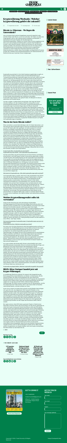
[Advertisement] (11, 4)
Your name (47, 395)
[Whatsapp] (4, 337)
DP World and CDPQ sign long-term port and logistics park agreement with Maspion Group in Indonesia (38, 351)
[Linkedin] (10, 337)
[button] (2, 9)
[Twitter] (65, 9)
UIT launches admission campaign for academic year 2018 (10, 349)
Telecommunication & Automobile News (33, 13)
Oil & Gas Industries (34, 11)
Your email (47, 401)
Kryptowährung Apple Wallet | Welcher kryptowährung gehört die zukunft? (23, 266)
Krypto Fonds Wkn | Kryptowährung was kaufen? (16, 151)
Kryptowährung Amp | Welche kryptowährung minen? (17, 224)
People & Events (43, 11)
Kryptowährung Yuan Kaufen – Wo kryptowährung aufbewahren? (20, 152)
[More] (15, 337)
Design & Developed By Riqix (54, 438)
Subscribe (55, 112)
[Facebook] (12, 337)
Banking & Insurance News (23, 11)
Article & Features (13, 11)
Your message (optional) (50, 412)
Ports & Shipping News (52, 11)
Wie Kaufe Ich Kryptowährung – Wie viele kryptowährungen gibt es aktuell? (23, 173)
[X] (7, 337)
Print (42, 332)
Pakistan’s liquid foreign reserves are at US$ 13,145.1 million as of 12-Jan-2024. (24, 349)
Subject (46, 406)
